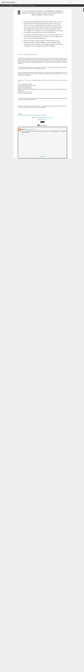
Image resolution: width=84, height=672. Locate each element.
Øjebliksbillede (26, 5)
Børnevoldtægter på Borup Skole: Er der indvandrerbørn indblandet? (32, 115)
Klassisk (2, 5)
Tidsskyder (32, 5)
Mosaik (15, 5)
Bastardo (23, 129)
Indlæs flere (42, 156)
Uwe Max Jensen (49, 117)
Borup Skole (44, 119)
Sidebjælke (20, 5)
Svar (22, 134)
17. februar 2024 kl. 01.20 (30, 129)
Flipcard (6, 5)
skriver (21, 54)
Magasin (11, 5)
